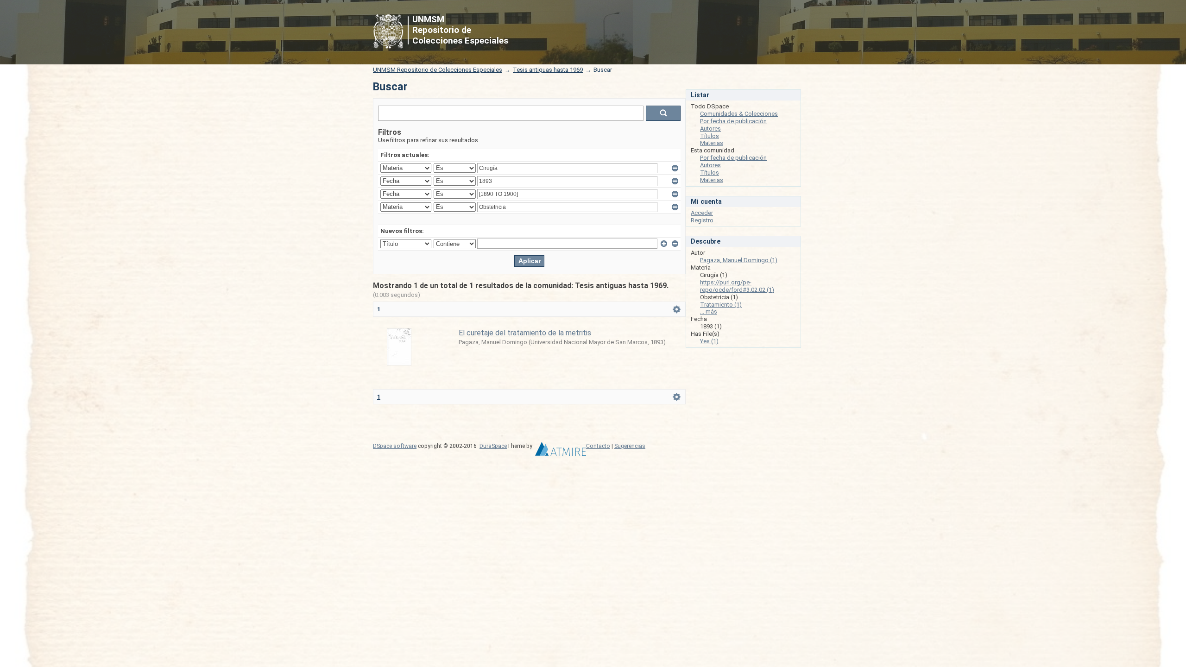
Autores (710, 128)
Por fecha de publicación (733, 121)
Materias (711, 142)
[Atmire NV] (560, 451)
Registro (702, 220)
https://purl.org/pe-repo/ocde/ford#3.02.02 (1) (737, 286)
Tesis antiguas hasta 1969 (548, 69)
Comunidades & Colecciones (739, 113)
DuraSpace (493, 446)
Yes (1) (709, 341)
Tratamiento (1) (721, 304)
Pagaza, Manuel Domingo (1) (738, 260)
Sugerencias (629, 446)
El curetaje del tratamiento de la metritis (525, 332)
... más (708, 311)
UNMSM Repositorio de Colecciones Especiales (437, 69)
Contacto (598, 446)
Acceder (702, 212)
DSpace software (394, 446)
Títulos (709, 135)
